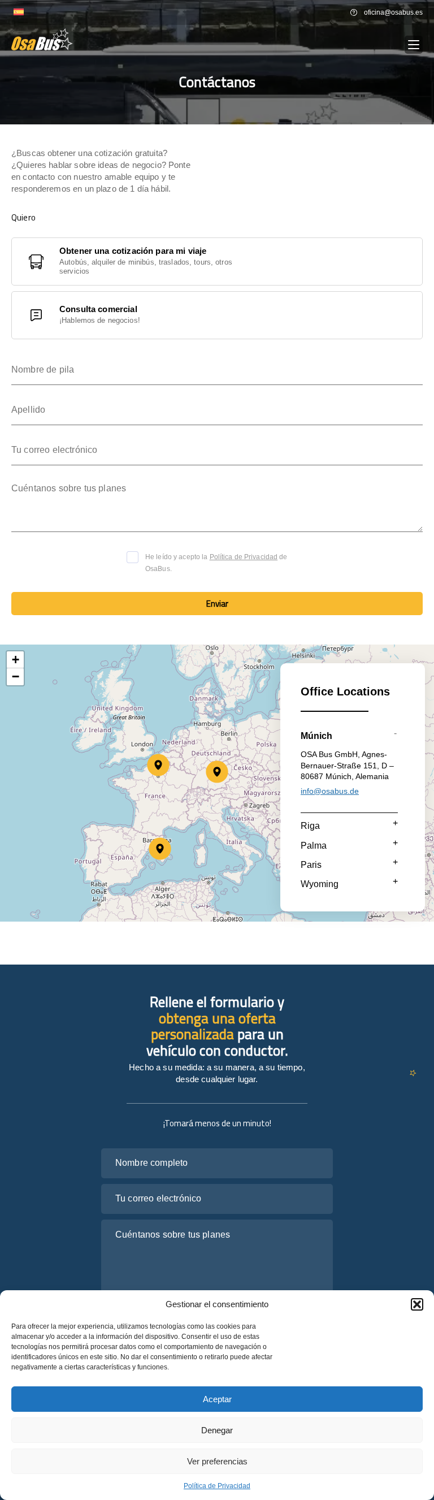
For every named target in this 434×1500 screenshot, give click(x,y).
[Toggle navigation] (413, 45)
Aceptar (217, 1399)
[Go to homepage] (42, 39)
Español (18, 12)
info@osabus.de (330, 791)
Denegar (217, 1430)
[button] (417, 1304)
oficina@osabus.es (393, 12)
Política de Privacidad (217, 1486)
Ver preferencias (217, 1461)
